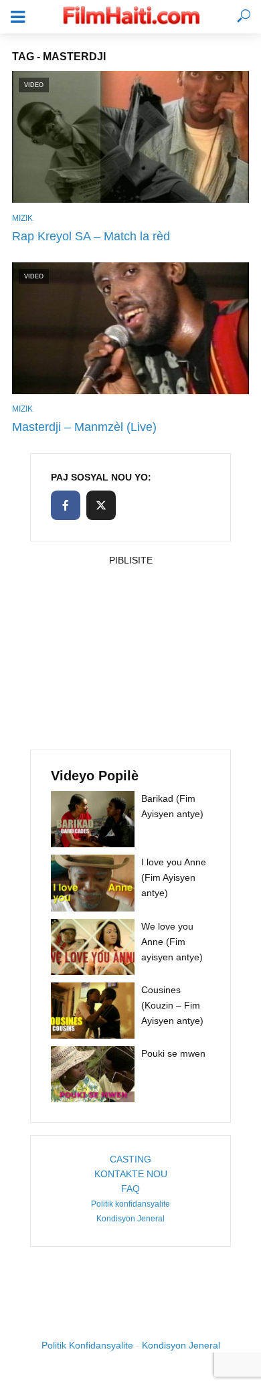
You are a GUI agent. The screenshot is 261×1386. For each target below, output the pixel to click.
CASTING (130, 1159)
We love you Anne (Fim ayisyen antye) (172, 941)
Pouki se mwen (173, 1053)
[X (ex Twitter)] (101, 505)
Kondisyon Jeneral (130, 1218)
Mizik (22, 218)
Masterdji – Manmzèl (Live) (84, 427)
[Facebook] (65, 505)
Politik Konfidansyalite (87, 1345)
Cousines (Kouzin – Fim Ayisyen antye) (172, 1005)
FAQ (130, 1188)
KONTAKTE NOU (130, 1173)
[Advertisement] (130, 654)
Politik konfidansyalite (130, 1204)
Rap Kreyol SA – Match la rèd (91, 236)
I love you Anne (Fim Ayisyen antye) (173, 877)
